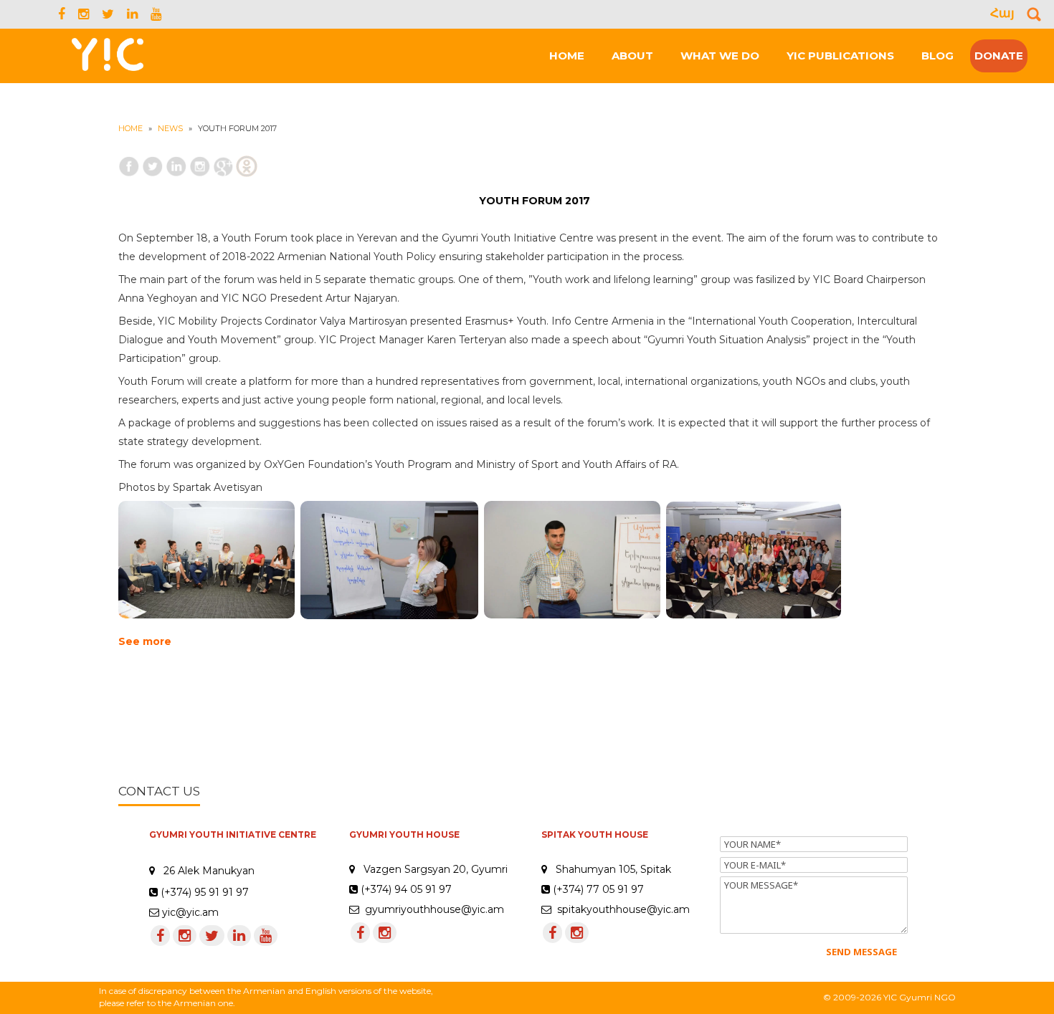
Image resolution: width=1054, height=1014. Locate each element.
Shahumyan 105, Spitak (613, 869)
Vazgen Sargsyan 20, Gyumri (436, 869)
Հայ (1002, 13)
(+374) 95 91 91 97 (205, 892)
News (170, 128)
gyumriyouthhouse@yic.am (431, 909)
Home (130, 128)
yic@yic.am (190, 912)
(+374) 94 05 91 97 (405, 889)
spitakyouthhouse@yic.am (620, 909)
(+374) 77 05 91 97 (597, 889)
